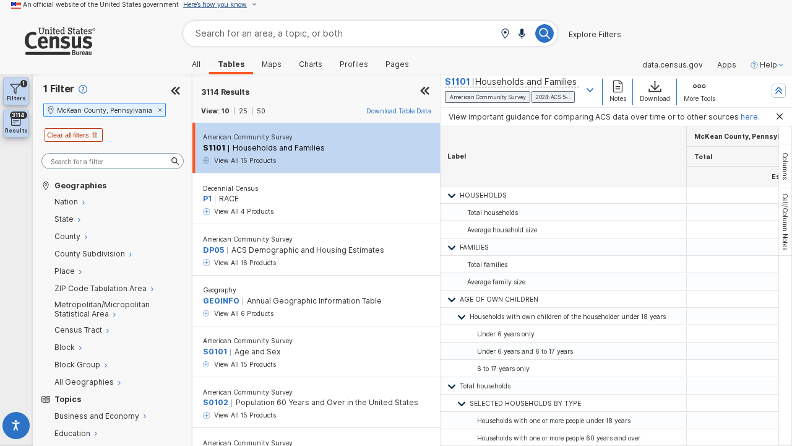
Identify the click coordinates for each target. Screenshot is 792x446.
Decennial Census (230, 188)
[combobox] (370, 33)
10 (226, 111)
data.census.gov (672, 65)
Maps (272, 64)
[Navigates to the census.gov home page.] (47, 50)
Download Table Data (398, 111)
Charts (310, 64)
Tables (231, 64)
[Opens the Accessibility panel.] (16, 427)
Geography (219, 290)
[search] (112, 161)
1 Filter (58, 89)
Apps (726, 65)
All (196, 64)
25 (243, 111)
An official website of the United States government (101, 4)
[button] (504, 34)
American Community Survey (248, 137)
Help (768, 65)
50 (261, 111)
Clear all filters (68, 135)
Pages (397, 64)
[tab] (785, 166)
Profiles (354, 64)
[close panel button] (425, 92)
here (749, 116)
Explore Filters (595, 34)
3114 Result (225, 92)
